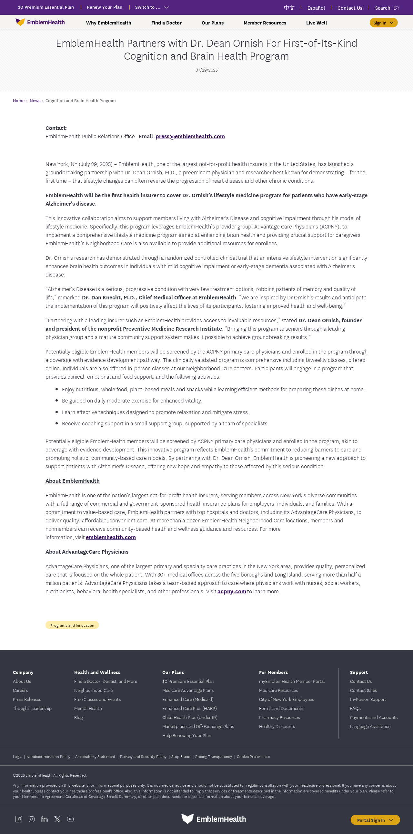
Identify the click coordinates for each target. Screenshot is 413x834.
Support (359, 671)
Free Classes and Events (97, 699)
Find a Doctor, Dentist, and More (105, 680)
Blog (78, 717)
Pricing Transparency (214, 756)
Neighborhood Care (93, 689)
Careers (20, 689)
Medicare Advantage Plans (188, 689)
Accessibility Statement (95, 756)
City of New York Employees (286, 699)
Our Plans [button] (213, 22)
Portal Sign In (372, 819)
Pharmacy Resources (279, 717)
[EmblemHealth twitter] (57, 819)
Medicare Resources (278, 689)
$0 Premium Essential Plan (188, 680)
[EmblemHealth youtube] (70, 819)
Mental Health (88, 708)
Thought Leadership (32, 708)
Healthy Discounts (277, 726)
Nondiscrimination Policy (48, 756)
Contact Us (361, 680)
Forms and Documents (281, 708)
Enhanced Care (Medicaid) (188, 699)
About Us (22, 680)
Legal (18, 756)
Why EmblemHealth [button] (108, 22)
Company (23, 671)
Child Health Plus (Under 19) (189, 717)
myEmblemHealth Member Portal (292, 680)
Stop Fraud (181, 756)
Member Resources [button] (265, 22)
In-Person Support (368, 699)
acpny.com (231, 591)
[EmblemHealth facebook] (19, 819)
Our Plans (173, 671)
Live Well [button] (316, 22)
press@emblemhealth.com (190, 136)
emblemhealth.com (111, 537)
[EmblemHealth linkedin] (44, 819)
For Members (273, 671)
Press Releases (27, 699)
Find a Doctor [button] (166, 22)
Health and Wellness (97, 671)
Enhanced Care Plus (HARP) (189, 708)
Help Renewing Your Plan (186, 735)
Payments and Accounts (374, 717)
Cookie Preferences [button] (253, 756)
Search (382, 7)
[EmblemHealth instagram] (31, 819)
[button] (384, 22)
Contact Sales (363, 689)
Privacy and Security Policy (143, 756)
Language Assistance (370, 726)
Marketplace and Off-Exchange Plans (198, 726)
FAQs (355, 708)
